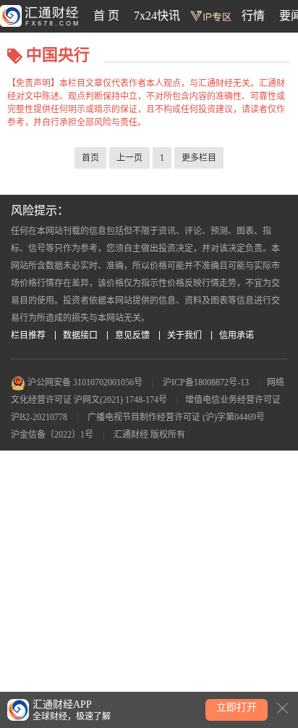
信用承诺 (236, 335)
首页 (90, 158)
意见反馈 (132, 335)
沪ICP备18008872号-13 (206, 382)
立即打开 (236, 707)
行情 (253, 15)
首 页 (106, 15)
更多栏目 (199, 158)
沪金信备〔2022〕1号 (52, 435)
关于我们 (184, 335)
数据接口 (80, 335)
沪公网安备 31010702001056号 (83, 382)
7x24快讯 (157, 15)
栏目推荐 (28, 335)
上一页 (129, 158)
